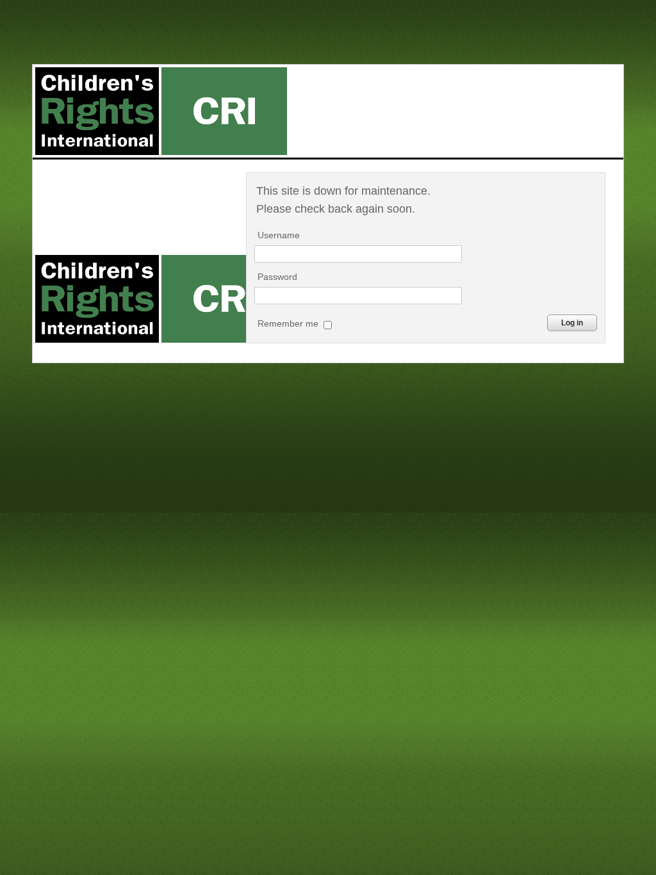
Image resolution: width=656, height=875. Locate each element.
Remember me (289, 323)
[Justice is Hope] (161, 111)
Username (279, 235)
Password (277, 277)
